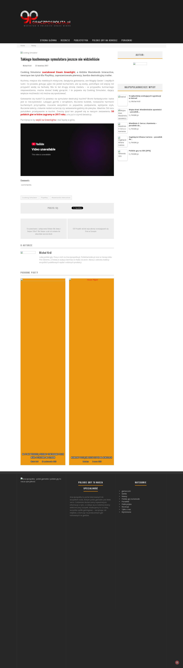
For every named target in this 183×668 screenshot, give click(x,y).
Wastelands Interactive (61, 198)
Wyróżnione (126, 512)
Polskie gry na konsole (105, 40)
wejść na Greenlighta (46, 119)
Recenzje (65, 40)
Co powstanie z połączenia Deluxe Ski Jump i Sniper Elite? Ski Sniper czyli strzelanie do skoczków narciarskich (44, 231)
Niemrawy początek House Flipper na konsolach (91, 457)
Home (23, 46)
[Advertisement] (119, 18)
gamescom (126, 491)
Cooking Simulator (29, 198)
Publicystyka (81, 40)
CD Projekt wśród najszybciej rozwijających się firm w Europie (91, 229)
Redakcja (86, 462)
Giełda (124, 494)
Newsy (124, 496)
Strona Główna (48, 40)
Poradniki (127, 40)
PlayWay (44, 198)
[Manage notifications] (177, 663)
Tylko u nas (126, 509)
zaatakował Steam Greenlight (58, 72)
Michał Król (27, 65)
